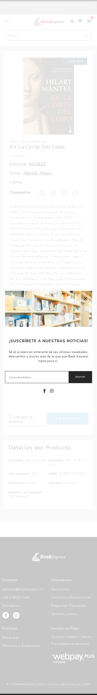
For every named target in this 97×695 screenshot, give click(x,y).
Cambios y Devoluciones (71, 597)
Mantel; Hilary (38, 173)
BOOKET (37, 164)
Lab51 (86, 684)
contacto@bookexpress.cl (22, 589)
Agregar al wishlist (21, 419)
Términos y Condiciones (21, 646)
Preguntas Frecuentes (69, 606)
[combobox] (48, 35)
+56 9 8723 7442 (16, 597)
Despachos (60, 589)
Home (13, 141)
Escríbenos (11, 606)
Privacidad (10, 638)
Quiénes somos (64, 614)
